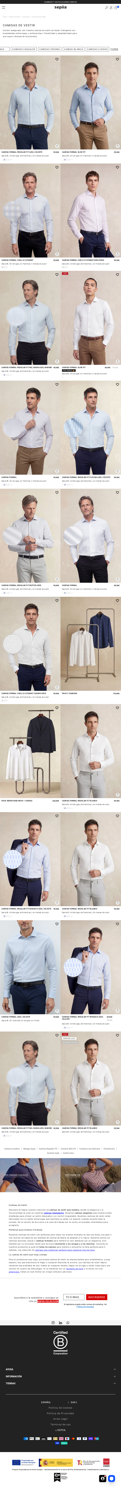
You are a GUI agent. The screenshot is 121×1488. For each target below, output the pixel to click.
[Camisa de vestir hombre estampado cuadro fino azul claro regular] (90, 536)
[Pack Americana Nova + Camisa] (30, 751)
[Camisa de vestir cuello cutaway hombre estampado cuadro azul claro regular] (30, 210)
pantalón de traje (74, 1268)
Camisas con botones (89, 1148)
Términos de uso (60, 1424)
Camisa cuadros (12, 1148)
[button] (106, 7)
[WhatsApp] (67, 1322)
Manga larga (29, 1148)
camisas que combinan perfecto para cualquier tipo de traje (65, 1250)
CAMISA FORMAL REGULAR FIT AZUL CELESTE (21, 152)
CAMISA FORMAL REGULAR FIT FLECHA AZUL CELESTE (86, 477)
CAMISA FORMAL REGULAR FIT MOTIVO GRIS (21, 585)
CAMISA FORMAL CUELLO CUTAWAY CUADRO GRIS (23, 693)
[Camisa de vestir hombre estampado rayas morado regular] (30, 428)
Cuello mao (68, 1153)
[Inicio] (60, 7)
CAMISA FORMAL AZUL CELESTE (15, 1017)
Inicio (5, 17)
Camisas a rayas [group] (97, 49)
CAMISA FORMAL (9, 477)
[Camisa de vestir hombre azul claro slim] (90, 102)
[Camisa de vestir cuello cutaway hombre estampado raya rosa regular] (90, 210)
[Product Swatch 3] (6, 160)
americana (14, 1272)
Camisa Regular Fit (48, 1148)
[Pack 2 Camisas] (90, 644)
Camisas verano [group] (49, 49)
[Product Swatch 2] (4, 160)
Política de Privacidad (60, 1413)
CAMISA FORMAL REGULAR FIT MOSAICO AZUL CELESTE (26, 909)
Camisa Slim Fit (68, 1148)
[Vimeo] (60, 1322)
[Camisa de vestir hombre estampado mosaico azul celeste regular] (30, 859)
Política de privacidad (85, 1306)
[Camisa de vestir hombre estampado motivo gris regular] (30, 536)
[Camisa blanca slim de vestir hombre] (90, 318)
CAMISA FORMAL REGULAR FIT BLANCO (79, 801)
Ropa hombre (14, 17)
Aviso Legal (60, 1418)
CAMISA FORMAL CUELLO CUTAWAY (17, 260)
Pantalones (109, 1148)
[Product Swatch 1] (2, 160)
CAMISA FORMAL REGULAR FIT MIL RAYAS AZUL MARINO (26, 367)
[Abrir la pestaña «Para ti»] (102, 1478)
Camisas (25, 17)
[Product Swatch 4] (8, 160)
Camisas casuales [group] (23, 49)
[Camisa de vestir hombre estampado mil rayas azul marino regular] (30, 318)
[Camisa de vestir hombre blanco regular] (90, 751)
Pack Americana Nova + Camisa (16, 801)
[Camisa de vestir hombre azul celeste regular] (30, 102)
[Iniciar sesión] (111, 7)
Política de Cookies (60, 1407)
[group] (60, 2)
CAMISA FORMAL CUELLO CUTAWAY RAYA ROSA (83, 260)
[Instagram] (53, 1322)
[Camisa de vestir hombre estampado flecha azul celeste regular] (90, 428)
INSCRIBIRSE (96, 1297)
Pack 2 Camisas (69, 693)
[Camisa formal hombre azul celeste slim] (30, 967)
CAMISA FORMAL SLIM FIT (74, 152)
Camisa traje (53, 1153)
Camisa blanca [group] (73, 49)
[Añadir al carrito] (57, 146)
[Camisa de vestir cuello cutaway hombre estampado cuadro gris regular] (30, 644)
